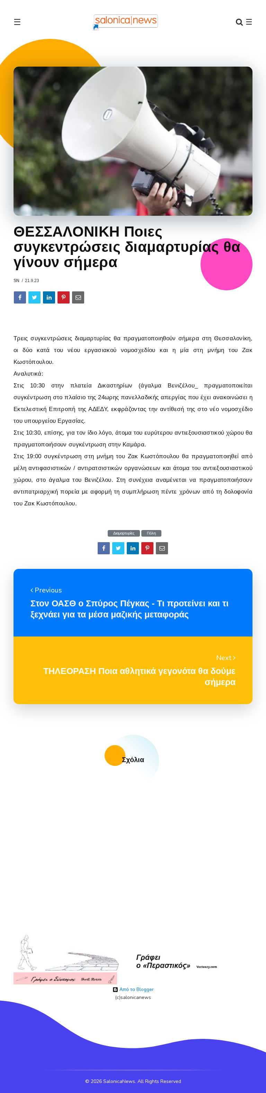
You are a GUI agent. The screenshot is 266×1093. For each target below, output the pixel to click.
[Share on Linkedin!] (49, 297)
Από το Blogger (136, 989)
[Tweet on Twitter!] (34, 297)
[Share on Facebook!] (20, 297)
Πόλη (151, 533)
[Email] (78, 297)
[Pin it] (63, 297)
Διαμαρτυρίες (123, 533)
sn (16, 280)
